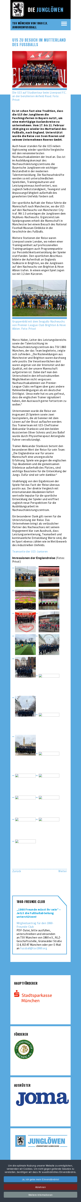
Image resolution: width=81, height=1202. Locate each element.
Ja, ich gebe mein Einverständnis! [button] (40, 1179)
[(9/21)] (25, 667)
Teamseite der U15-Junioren (30, 551)
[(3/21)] (25, 599)
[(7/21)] (25, 645)
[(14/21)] (49, 762)
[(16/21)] (49, 784)
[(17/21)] (25, 806)
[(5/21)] (25, 622)
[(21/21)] (25, 849)
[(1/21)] (25, 577)
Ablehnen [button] (40, 1187)
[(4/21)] (49, 599)
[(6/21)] (49, 622)
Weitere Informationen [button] (40, 1194)
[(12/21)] (49, 723)
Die (45, 9)
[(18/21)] (49, 806)
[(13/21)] (25, 745)
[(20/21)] (49, 828)
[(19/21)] (25, 828)
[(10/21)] (49, 684)
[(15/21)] (25, 784)
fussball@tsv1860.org (33, 948)
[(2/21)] (49, 577)
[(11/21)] (25, 706)
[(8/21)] (49, 645)
